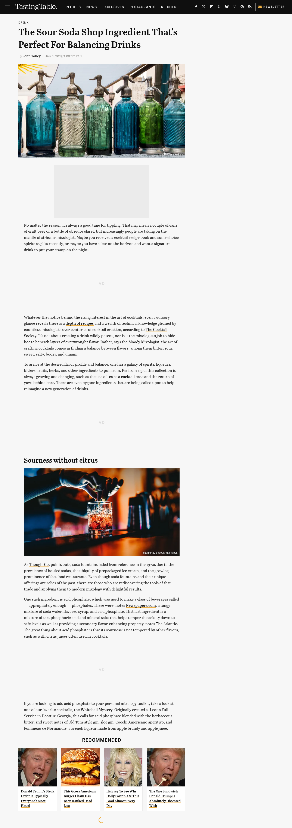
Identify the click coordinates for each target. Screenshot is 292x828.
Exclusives (113, 6)
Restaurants (142, 6)
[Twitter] (204, 7)
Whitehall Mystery (96, 709)
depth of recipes (80, 323)
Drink (23, 22)
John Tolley (32, 55)
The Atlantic (166, 623)
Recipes (73, 6)
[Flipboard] (211, 7)
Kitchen (169, 6)
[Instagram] (234, 7)
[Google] (242, 7)
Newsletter (274, 6)
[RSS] (250, 7)
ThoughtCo (39, 564)
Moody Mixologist (143, 341)
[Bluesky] (227, 7)
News (91, 6)
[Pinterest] (219, 7)
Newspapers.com (141, 605)
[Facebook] (196, 7)
